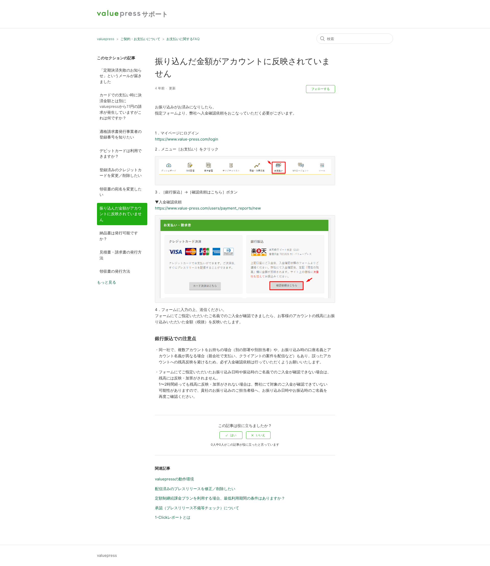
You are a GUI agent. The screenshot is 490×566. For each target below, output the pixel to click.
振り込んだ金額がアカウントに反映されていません (121, 214)
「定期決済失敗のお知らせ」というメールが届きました (121, 76)
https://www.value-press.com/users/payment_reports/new (208, 208)
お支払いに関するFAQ (183, 39)
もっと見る (106, 282)
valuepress (105, 39)
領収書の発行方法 (115, 271)
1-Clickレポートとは (172, 517)
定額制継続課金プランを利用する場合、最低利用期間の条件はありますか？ (220, 498)
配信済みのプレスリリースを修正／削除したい (195, 488)
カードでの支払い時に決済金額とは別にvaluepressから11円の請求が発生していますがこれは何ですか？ (121, 106)
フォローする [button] (320, 89)
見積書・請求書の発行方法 (121, 255)
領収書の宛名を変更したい (121, 192)
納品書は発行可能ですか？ (119, 235)
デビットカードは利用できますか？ (121, 153)
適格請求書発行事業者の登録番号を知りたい (121, 134)
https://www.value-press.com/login (186, 139)
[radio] (230, 435)
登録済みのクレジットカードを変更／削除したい (121, 172)
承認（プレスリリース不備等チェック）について (197, 507)
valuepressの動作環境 (174, 479)
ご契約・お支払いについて (140, 39)
